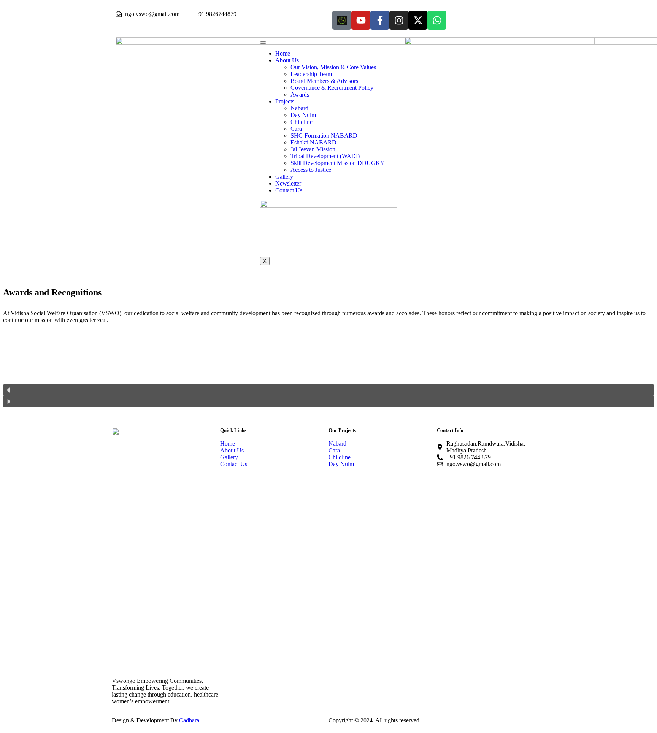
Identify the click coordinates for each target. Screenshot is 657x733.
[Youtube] (360, 20)
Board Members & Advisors (324, 81)
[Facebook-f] (379, 20)
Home (282, 53)
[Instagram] (398, 20)
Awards (299, 94)
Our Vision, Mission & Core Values (333, 67)
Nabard (299, 108)
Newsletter (288, 183)
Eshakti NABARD (313, 142)
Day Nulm (303, 115)
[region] (328, 375)
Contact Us (288, 190)
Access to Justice (310, 170)
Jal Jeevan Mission (312, 149)
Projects (284, 101)
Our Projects (342, 430)
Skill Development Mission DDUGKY (337, 163)
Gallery (284, 176)
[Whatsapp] (436, 20)
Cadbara (189, 720)
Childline (301, 122)
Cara (296, 128)
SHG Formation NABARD (323, 135)
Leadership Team (311, 74)
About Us (287, 60)
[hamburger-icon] (263, 42)
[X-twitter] (417, 20)
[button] (328, 390)
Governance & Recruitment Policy (331, 87)
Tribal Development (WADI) (325, 156)
